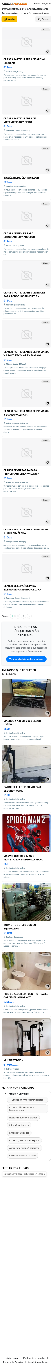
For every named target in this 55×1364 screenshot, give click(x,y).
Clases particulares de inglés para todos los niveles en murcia (24, 296)
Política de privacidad (34, 1358)
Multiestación (13, 1060)
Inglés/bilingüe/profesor (21, 177)
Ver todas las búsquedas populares (26, 659)
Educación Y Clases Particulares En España (24, 1174)
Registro (46, 3)
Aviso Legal (12, 1358)
